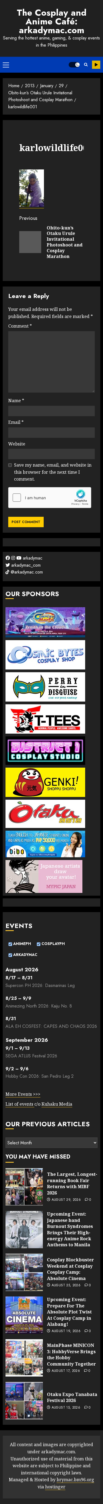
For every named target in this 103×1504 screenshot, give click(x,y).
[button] (6, 64)
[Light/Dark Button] (74, 64)
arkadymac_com (25, 565)
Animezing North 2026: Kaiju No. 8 (38, 1006)
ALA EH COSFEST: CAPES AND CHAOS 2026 (51, 1026)
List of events (19, 1104)
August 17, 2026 (66, 1371)
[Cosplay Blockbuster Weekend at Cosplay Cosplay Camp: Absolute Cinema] (24, 1272)
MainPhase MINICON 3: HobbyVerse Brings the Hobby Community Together (71, 1354)
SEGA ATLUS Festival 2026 (31, 1056)
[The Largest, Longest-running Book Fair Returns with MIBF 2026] (24, 1186)
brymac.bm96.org (75, 1480)
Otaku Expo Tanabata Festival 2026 (72, 1397)
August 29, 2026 (66, 1200)
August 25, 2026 (66, 1285)
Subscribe (96, 65)
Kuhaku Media (56, 1104)
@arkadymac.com (26, 572)
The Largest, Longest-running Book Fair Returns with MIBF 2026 (72, 1183)
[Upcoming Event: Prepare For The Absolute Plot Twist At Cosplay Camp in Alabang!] (24, 1315)
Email (16, 422)
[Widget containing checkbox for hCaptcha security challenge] (49, 497)
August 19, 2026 (66, 1331)
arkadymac (31, 558)
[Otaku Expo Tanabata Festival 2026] (24, 1400)
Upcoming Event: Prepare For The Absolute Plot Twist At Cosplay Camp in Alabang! (69, 1311)
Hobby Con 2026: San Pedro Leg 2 (39, 1076)
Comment (20, 326)
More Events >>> (22, 1094)
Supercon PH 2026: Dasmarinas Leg (40, 985)
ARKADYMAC (24, 954)
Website (16, 444)
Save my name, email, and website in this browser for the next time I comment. (52, 472)
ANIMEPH (21, 943)
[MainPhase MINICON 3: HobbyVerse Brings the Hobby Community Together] (24, 1358)
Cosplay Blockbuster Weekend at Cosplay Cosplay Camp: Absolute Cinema (70, 1269)
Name (16, 401)
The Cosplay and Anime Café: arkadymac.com (52, 21)
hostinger (55, 1487)
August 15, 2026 (66, 1408)
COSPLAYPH (52, 943)
